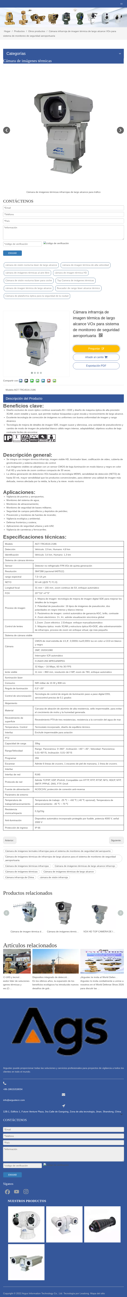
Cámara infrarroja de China (19, 877)
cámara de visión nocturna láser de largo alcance (31, 265)
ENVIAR (12, 253)
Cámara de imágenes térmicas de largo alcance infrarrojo (85, 866)
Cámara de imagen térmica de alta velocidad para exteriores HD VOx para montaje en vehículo (27, 931)
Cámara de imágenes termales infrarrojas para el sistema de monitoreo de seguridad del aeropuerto (58, 851)
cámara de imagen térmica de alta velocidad (85, 265)
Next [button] (120, 130)
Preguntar (94, 348)
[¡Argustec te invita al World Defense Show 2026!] (98, 973)
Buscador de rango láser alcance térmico (78, 288)
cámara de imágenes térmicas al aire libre (27, 272)
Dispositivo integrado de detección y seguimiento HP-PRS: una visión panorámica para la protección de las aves (46, 977)
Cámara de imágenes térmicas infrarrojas (27, 866)
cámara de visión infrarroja (54, 877)
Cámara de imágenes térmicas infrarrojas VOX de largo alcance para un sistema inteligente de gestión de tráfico (63, 931)
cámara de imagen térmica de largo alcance (28, 288)
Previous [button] (6, 130)
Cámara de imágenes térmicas (21, 871)
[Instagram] (26, 1191)
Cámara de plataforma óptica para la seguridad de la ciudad (36, 296)
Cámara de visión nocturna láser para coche (28, 280)
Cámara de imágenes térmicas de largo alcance (68, 871)
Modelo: (10, 389)
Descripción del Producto (24, 398)
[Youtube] (17, 1191)
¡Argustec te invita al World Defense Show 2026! (94, 977)
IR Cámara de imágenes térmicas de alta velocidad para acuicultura (72, 192)
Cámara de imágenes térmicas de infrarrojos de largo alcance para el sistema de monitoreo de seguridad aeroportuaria (60, 858)
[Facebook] (7, 1191)
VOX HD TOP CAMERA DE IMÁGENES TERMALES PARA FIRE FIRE (99, 931)
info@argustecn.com (14, 1100)
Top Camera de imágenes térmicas (75, 280)
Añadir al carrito (94, 357)
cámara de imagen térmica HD (71, 272)
